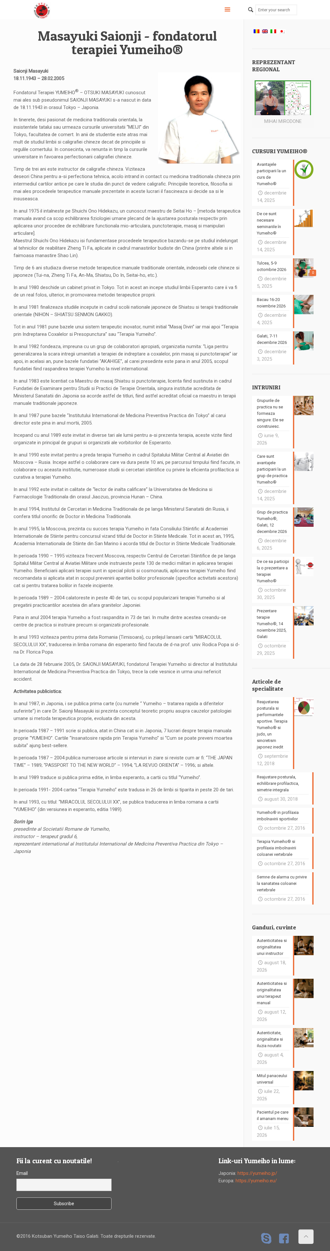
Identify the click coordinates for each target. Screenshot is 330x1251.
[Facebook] (284, 1238)
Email (22, 1173)
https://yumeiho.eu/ (256, 1181)
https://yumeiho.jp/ (257, 1173)
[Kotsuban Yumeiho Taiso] (42, 9)
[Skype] (266, 1238)
